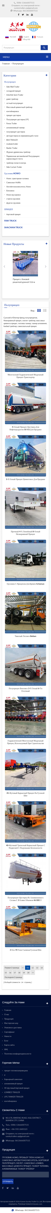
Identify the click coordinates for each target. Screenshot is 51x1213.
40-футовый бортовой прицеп (16, 1088)
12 (33, 968)
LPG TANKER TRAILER (13, 1097)
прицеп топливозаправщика (16, 1070)
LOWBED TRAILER (12, 1092)
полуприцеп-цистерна (15, 132)
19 (24, 973)
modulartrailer (12, 144)
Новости (7, 1036)
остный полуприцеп (14, 103)
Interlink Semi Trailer (14, 95)
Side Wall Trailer (12, 87)
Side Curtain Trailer (14, 167)
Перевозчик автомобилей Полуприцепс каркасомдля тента (23, 157)
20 (28, 973)
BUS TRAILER (12, 140)
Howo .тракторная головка (17, 178)
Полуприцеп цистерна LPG (17, 119)
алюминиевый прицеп (13, 1083)
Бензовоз (10, 190)
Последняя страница (13, 977)
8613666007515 (30, 11)
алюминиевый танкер (15, 127)
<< (23, 968)
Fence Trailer (11, 123)
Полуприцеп (18, 63)
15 (6, 973)
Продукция (8, 1019)
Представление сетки (38, 310)
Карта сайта (9, 1045)
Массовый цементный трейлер (19, 107)
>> (33, 973)
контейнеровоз (12, 111)
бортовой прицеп (13, 214)
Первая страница (12, 968)
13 (37, 968)
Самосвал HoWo (13, 182)
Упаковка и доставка (13, 1027)
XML (6, 1049)
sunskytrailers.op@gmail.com (26, 8)
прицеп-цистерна (13, 115)
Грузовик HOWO (12, 173)
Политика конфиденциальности (17, 1054)
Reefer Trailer (11, 148)
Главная (6, 63)
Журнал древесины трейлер (18, 152)
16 (10, 973)
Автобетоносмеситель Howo (18, 186)
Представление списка (44, 310)
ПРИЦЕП (8, 209)
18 (19, 973)
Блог (6, 1041)
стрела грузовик (13, 199)
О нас (6, 1014)
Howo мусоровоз (13, 195)
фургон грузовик (13, 203)
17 (15, 973)
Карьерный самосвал (13, 1079)
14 (42, 968)
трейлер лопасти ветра (16, 163)
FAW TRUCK (10, 220)
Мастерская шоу (11, 1023)
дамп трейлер (12, 99)
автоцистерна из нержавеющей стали (22, 136)
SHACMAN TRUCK (13, 227)
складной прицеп (13, 91)
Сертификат (9, 1032)
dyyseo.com (37, 1204)
